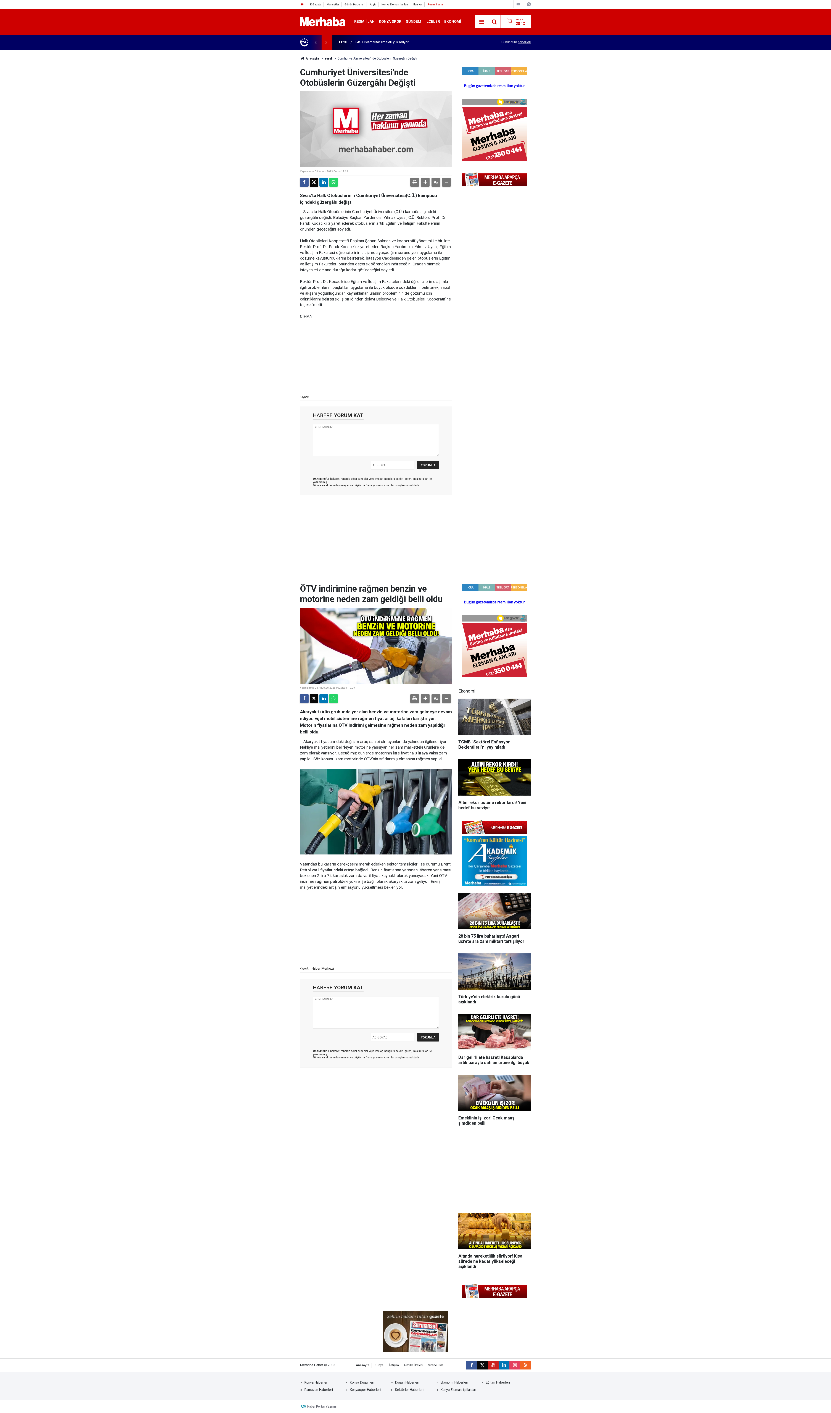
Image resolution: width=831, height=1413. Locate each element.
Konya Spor (390, 21)
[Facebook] (304, 182)
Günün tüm (516, 42)
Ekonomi (452, 21)
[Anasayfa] (302, 4)
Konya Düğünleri (362, 1382)
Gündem (413, 21)
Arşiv (373, 4)
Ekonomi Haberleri (454, 1382)
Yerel (328, 58)
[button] (425, 182)
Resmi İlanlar (436, 4)
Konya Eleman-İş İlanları (458, 1390)
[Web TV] (518, 4)
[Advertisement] (376, 356)
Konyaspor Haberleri (365, 1390)
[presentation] (315, 42)
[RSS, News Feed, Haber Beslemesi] (525, 1365)
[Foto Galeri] (528, 4)
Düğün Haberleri (407, 1382)
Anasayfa (312, 58)
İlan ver (417, 4)
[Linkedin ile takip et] (504, 1365)
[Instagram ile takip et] (514, 1365)
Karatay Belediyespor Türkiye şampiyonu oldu (389, 42)
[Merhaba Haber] (323, 21)
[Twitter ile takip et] (482, 1365)
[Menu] (481, 22)
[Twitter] (314, 182)
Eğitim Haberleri (498, 1382)
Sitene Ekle (435, 1365)
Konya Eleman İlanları (395, 4)
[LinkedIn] (323, 182)
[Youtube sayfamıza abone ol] (493, 1365)
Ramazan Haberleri (318, 1390)
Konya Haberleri (316, 1382)
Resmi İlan (364, 21)
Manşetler (333, 4)
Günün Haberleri (354, 4)
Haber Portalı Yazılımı (322, 1406)
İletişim (394, 1365)
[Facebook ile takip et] (471, 1365)
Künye (379, 1365)
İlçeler (432, 21)
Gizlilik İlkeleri (413, 1365)
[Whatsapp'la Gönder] (333, 182)
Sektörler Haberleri (409, 1390)
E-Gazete (315, 4)
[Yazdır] (414, 182)
